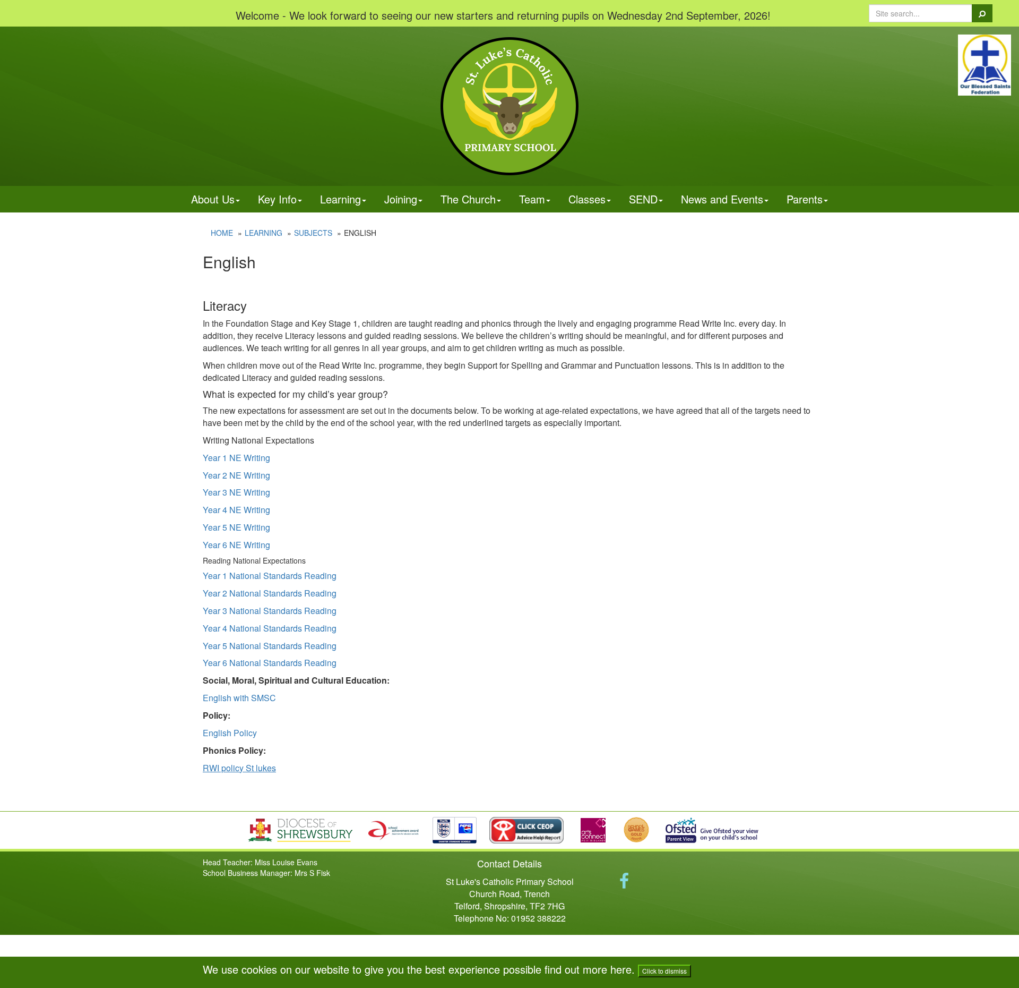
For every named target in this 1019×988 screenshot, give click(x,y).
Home (222, 232)
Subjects (313, 232)
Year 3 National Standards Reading (269, 610)
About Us (213, 199)
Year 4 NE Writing (236, 510)
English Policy (230, 733)
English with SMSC (239, 698)
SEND (643, 199)
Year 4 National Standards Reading (269, 628)
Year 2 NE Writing (236, 475)
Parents (805, 199)
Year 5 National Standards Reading (269, 646)
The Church (468, 199)
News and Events (722, 199)
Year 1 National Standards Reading (269, 575)
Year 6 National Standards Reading (269, 663)
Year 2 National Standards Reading (269, 593)
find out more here (588, 969)
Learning (340, 199)
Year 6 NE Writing (236, 545)
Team (532, 199)
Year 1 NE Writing (236, 458)
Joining (400, 199)
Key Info (277, 199)
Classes (587, 199)
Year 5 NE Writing (236, 527)
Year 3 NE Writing (236, 492)
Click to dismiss (664, 970)
